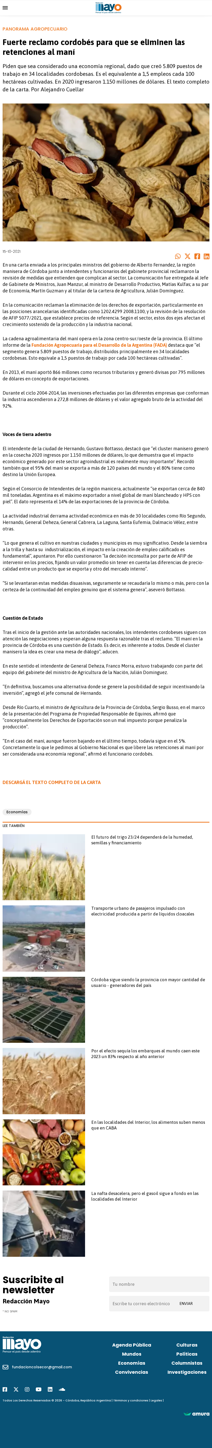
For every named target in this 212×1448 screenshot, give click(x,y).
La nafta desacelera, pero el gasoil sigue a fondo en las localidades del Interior (145, 1196)
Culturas (187, 1345)
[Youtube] (39, 1389)
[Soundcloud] (62, 1389)
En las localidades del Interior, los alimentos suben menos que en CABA (148, 1125)
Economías (17, 812)
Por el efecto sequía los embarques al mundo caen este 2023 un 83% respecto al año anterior (145, 1053)
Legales (156, 1400)
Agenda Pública (131, 1345)
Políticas (187, 1354)
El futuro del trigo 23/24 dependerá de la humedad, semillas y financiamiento (142, 839)
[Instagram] (27, 1389)
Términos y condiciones (130, 1400)
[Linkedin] (50, 1389)
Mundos (131, 1354)
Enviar (186, 1303)
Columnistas (186, 1363)
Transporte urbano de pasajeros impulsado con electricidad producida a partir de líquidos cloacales (142, 911)
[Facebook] (5, 1389)
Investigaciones (187, 1372)
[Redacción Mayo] (109, 7)
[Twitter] (16, 1389)
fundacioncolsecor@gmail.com (42, 1367)
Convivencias (131, 1372)
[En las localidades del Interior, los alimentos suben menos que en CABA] (44, 1152)
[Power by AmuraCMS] (196, 1414)
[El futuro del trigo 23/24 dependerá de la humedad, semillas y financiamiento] (44, 867)
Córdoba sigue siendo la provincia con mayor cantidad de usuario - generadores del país (148, 982)
